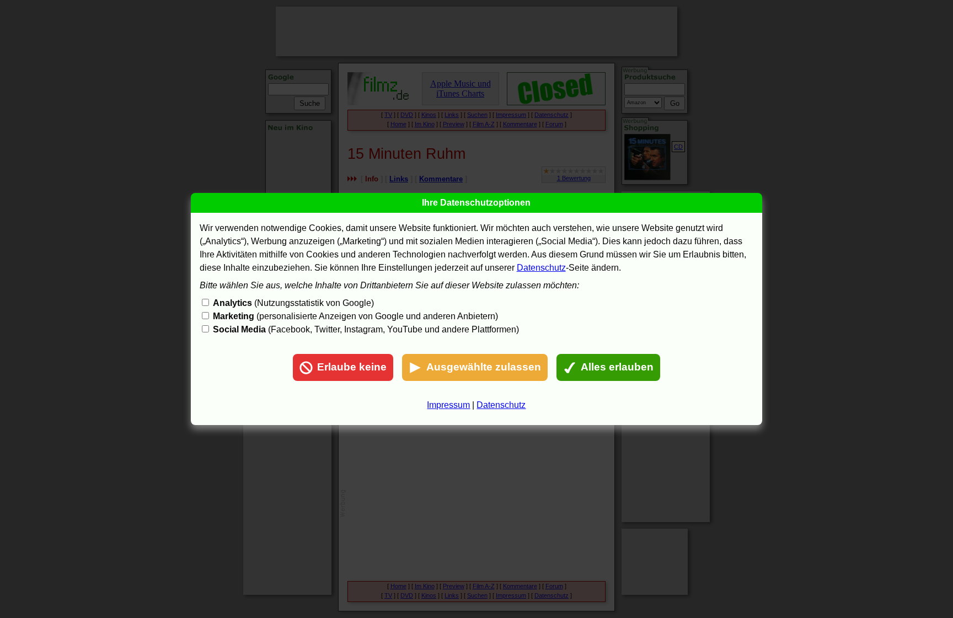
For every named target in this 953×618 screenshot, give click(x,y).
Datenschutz (541, 267)
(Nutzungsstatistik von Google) (293, 303)
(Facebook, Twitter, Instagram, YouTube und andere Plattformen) (366, 329)
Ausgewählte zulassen (483, 367)
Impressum (448, 405)
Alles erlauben (617, 367)
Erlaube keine (352, 367)
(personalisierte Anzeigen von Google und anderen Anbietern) (355, 316)
